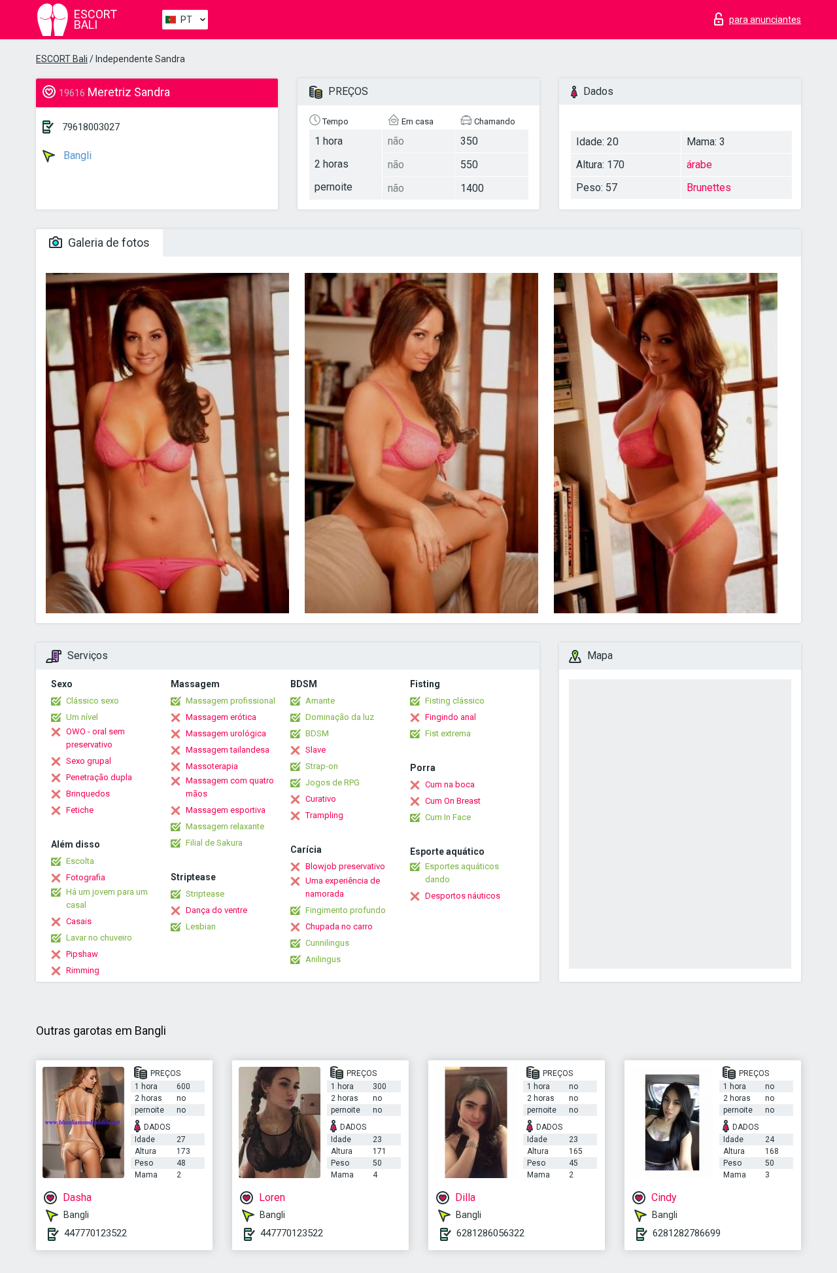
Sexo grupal (88, 761)
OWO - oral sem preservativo (95, 737)
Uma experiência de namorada (342, 887)
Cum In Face (448, 817)
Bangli (76, 155)
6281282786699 (687, 1233)
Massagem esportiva (225, 810)
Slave (315, 750)
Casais (79, 921)
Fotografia (85, 877)
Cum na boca (450, 784)
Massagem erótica (221, 717)
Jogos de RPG (332, 782)
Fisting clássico (455, 701)
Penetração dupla (99, 777)
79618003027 (91, 127)
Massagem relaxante (225, 826)
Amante (320, 701)
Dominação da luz (339, 717)
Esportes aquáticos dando (462, 872)
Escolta (80, 861)
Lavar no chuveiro (99, 937)
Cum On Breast (453, 801)
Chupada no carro (339, 926)
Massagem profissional (230, 701)
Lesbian (201, 926)
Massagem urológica (226, 733)
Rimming (82, 970)
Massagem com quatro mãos (230, 787)
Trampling (324, 815)
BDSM (317, 733)
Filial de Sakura (214, 843)
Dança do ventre (216, 910)
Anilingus (323, 959)
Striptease (205, 894)
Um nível (82, 717)
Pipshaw (82, 954)
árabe (699, 164)
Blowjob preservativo (345, 866)
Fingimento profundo (345, 910)
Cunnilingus (327, 943)
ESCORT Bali (62, 59)
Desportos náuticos (462, 896)
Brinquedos (88, 793)
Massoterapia (212, 766)
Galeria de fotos (107, 242)
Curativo (320, 799)
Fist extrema (448, 733)
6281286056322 (490, 1233)
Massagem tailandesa (227, 750)
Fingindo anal (450, 717)
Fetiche (80, 810)
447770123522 (95, 1233)
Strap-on (321, 766)
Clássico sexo (92, 701)
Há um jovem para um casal (107, 898)
